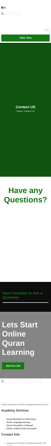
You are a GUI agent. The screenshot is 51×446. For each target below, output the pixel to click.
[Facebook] (2, 8)
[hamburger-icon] (47, 30)
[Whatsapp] (5, 8)
